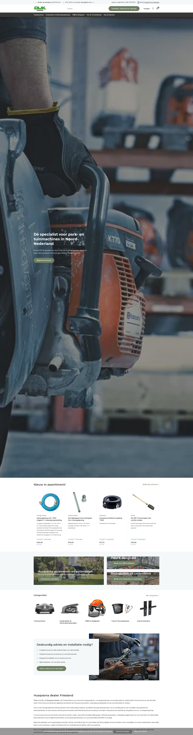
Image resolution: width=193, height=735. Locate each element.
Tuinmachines (39, 15)
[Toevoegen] (60, 543)
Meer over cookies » (141, 731)
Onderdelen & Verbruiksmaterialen (58, 15)
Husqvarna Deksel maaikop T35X (110, 519)
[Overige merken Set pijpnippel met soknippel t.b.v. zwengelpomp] (80, 502)
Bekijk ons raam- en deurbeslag (48, 260)
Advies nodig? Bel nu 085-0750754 (123, 2)
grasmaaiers (112, 715)
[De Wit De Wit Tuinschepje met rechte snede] (143, 502)
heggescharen (129, 715)
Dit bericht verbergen (122, 731)
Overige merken (41, 515)
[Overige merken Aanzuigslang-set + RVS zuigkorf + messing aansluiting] (49, 502)
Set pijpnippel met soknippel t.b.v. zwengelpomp (80, 519)
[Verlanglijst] (153, 8)
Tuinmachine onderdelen (50, 579)
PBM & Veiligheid (78, 15)
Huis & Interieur (109, 15)
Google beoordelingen (151, 2)
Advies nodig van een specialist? (51, 668)
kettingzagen (96, 715)
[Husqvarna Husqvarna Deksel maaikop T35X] (112, 502)
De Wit (133, 515)
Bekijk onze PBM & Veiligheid (124, 563)
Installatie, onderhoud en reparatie (124, 8)
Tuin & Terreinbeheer (94, 15)
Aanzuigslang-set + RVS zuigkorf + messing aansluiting (49, 519)
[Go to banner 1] (69, 570)
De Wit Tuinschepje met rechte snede (141, 519)
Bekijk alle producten (150, 484)
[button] (95, 475)
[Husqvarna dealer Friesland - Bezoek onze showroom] (46, 9)
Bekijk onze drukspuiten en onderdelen (128, 579)
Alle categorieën (152, 595)
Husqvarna (102, 515)
